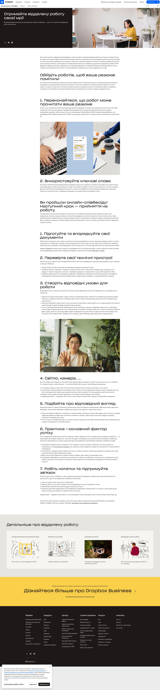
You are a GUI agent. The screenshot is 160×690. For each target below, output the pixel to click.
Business (46, 625)
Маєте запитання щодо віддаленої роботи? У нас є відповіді (134, 562)
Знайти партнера (103, 645)
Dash (45, 630)
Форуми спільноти (103, 633)
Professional (47, 622)
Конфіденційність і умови (87, 628)
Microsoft (96, 250)
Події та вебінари (32, 6)
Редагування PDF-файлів (69, 641)
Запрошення (102, 636)
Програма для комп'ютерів (33, 619)
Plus (45, 619)
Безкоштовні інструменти (33, 644)
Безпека (28, 635)
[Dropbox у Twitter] (27, 654)
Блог (99, 619)
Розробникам (102, 630)
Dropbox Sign (48, 636)
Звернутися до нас (85, 622)
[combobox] (150, 6)
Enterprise (47, 628)
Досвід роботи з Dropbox (9, 6)
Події (99, 622)
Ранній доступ (30, 638)
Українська (30, 661)
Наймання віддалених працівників (58, 561)
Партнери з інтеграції (104, 642)
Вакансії (118, 622)
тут (116, 494)
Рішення (28, 632)
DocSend (46, 639)
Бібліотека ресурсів (103, 628)
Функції (28, 629)
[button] (80, 73)
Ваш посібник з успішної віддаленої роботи (24, 561)
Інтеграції (28, 627)
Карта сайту (83, 644)
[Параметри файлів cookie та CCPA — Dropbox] (27, 676)
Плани (45, 642)
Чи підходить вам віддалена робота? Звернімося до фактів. (95, 562)
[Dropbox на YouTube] (34, 654)
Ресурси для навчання (86, 647)
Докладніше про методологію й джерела (85, 503)
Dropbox (48, 248)
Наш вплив (119, 628)
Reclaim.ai (47, 633)
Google (102, 250)
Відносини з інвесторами (123, 625)
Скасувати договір (85, 625)
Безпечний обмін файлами (69, 633)
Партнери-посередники (105, 639)
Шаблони (28, 641)
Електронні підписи (67, 643)
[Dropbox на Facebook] (30, 654)
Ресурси (22, 6)
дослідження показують (62, 447)
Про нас (118, 619)
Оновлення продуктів (50, 645)
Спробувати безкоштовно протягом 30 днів (80, 596)
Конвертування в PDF (68, 646)
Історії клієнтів (102, 625)
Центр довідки (84, 619)
